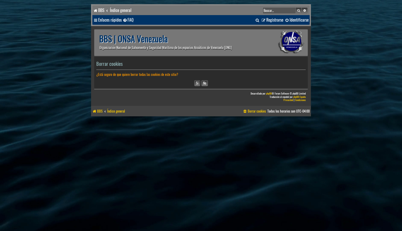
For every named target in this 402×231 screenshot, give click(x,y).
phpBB (269, 93)
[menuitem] (128, 20)
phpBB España (299, 97)
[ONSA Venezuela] (281, 42)
